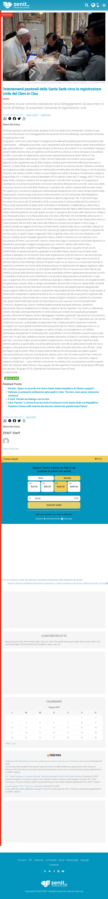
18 (26, 733)
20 (54, 733)
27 (54, 738)
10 (12, 728)
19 (40, 733)
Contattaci (54, 865)
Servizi (61, 860)
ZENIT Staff (32, 115)
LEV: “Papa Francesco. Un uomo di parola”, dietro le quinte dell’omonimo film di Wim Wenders (43, 776)
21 (68, 733)
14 (68, 728)
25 (26, 738)
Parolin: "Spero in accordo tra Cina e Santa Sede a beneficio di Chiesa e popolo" (51, 388)
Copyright (84, 860)
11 (26, 728)
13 (54, 728)
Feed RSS (55, 755)
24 (12, 738)
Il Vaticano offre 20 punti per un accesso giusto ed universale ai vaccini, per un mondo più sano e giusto (48, 761)
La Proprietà (51, 860)
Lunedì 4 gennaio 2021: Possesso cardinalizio (24, 786)
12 (40, 728)
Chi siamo (22, 860)
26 (40, 738)
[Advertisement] (54, 558)
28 (68, 738)
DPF (31, 860)
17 (12, 733)
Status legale (72, 860)
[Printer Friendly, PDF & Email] (11, 378)
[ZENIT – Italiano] (30, 5)
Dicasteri (6, 15)
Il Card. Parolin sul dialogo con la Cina (28, 399)
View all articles (11, 448)
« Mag (7, 743)
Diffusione (38, 860)
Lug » (13, 743)
